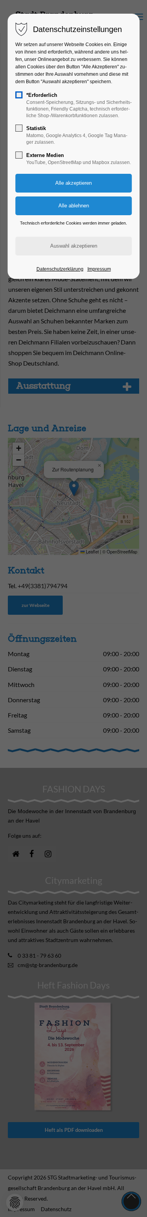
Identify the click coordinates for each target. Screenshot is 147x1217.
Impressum (99, 269)
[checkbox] (18, 94)
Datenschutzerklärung (59, 269)
